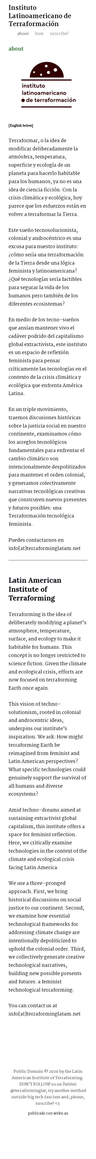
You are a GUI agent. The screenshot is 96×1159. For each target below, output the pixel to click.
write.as (60, 1113)
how (39, 34)
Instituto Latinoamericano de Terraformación (40, 16)
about (23, 34)
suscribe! (59, 34)
